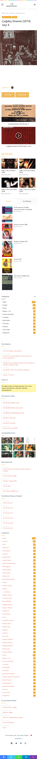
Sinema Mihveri (7, 652)
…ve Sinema (6, 592)
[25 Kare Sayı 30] (18, 440)
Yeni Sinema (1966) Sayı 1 (22, 276)
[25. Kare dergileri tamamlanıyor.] (30, 440)
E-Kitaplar (6, 317)
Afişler (4, 302)
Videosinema (7, 573)
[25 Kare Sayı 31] (6, 440)
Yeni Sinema (6, 551)
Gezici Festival (7, 680)
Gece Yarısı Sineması (9, 563)
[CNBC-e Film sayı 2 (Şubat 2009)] (27, 183)
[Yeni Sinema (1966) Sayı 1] (7, 282)
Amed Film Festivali (8, 686)
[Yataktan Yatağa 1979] (7, 249)
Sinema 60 (6, 611)
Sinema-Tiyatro (7, 585)
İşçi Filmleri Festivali (9, 673)
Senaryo (5, 630)
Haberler (5, 326)
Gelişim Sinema (7, 595)
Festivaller (6, 323)
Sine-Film (5, 636)
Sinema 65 (6, 576)
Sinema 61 (6, 547)
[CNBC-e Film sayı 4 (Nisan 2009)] (27, 164)
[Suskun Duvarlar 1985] (7, 231)
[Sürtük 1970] (7, 266)
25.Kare (5, 554)
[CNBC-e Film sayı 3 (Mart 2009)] (10, 183)
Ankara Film (6, 649)
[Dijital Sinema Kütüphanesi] (11, 4)
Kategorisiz (6, 332)
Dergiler (12, 13)
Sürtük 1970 (17, 259)
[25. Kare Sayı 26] (6, 454)
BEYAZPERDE (7, 601)
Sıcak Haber (6, 329)
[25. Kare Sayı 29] (18, 447)
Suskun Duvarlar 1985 (20, 224)
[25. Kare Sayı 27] (6, 447)
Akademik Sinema (8, 620)
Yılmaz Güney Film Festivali (11, 677)
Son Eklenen (27, 201)
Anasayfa (6, 13)
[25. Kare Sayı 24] (18, 454)
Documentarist (7, 683)
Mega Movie (6, 557)
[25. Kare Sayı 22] (30, 454)
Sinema (5, 589)
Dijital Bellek (6, 320)
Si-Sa (4, 617)
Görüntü (5, 633)
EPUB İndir (22, 95)
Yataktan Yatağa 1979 (20, 241)
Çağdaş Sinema (20, 13)
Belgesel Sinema (8, 646)
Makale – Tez (7, 311)
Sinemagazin (7, 566)
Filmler (5, 308)
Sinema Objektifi (8, 639)
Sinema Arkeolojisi (8, 314)
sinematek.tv (18, 738)
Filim (4, 544)
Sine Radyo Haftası (9, 579)
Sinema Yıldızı (7, 623)
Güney (5, 582)
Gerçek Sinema (7, 608)
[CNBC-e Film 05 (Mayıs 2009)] (10, 164)
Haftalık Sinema (7, 642)
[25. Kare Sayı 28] (30, 447)
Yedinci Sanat (7, 560)
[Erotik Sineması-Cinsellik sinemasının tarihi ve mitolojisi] (7, 214)
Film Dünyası (6, 614)
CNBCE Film (6, 627)
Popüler (8, 201)
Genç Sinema (7, 570)
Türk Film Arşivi (7, 598)
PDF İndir (8, 95)
